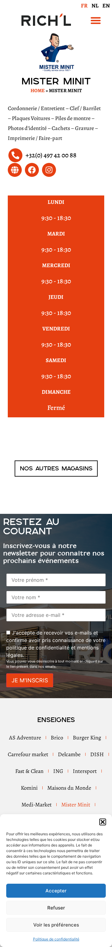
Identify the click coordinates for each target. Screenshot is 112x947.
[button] (103, 822)
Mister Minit (75, 804)
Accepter (56, 891)
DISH (97, 754)
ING (58, 771)
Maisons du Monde (69, 788)
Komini (29, 788)
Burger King (87, 737)
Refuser (56, 908)
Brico (57, 737)
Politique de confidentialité (56, 939)
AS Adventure (25, 737)
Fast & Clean (29, 771)
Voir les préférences (56, 925)
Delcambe (69, 754)
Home (37, 90)
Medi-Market (36, 804)
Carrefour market (28, 754)
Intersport (85, 771)
